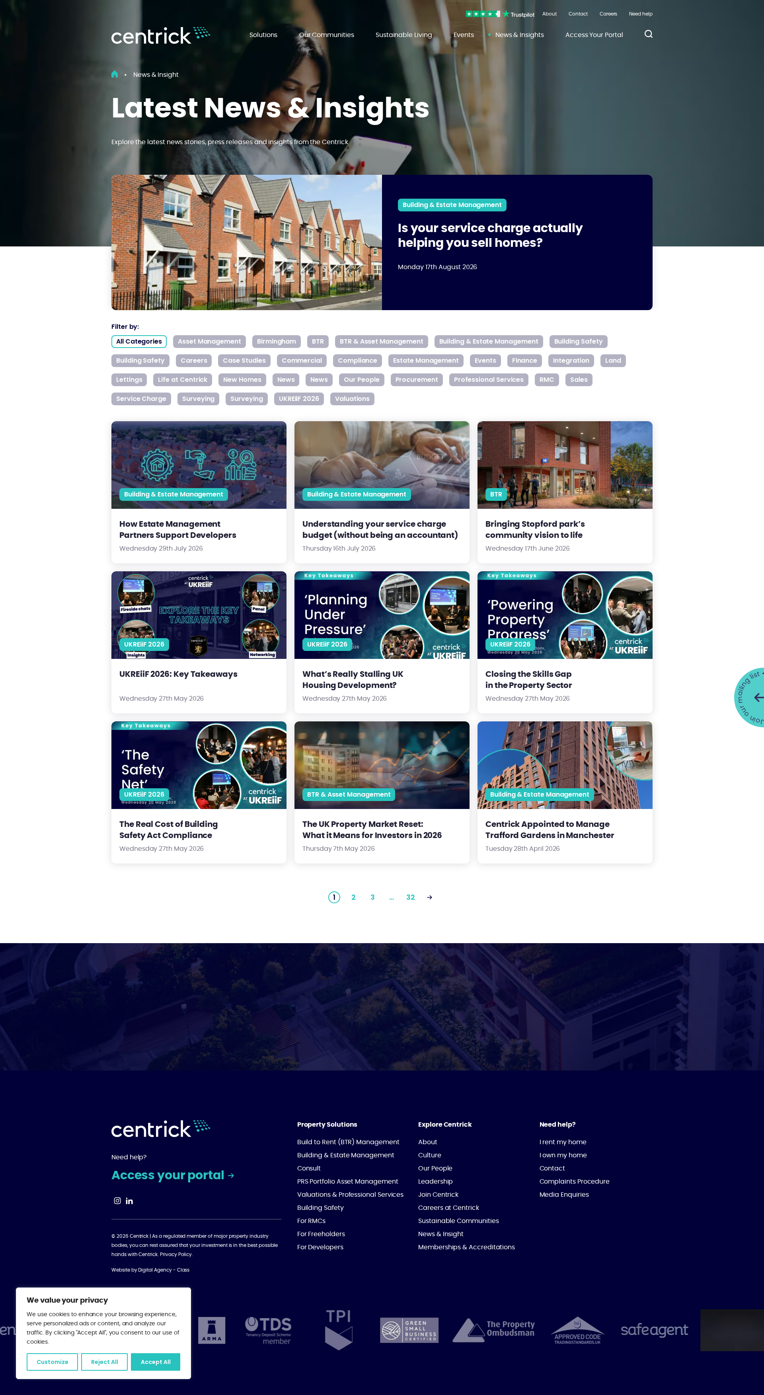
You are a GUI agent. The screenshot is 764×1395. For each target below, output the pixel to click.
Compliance (357, 360)
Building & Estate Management (452, 204)
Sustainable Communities (458, 1221)
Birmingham (276, 341)
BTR (318, 341)
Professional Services (489, 379)
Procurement (417, 379)
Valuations (352, 398)
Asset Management (209, 341)
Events (485, 360)
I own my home (563, 1155)
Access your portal (169, 1176)
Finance (525, 360)
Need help (641, 14)
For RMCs (311, 1221)
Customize (52, 1362)
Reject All (104, 1362)
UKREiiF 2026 (299, 398)
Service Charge (141, 398)
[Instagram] (117, 1202)
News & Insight (441, 1234)
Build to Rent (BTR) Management (348, 1142)
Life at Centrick (182, 379)
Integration (571, 360)
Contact (578, 14)
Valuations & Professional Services (350, 1195)
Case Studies (244, 360)
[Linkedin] (129, 1202)
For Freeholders (321, 1234)
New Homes (242, 379)
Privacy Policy (176, 1254)
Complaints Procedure (575, 1181)
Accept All (156, 1362)
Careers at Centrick (448, 1208)
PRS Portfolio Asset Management (347, 1181)
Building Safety (578, 341)
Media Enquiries (564, 1195)
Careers (609, 14)
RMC (547, 379)
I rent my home (563, 1142)
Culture (429, 1155)
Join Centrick (438, 1195)
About (549, 14)
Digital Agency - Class (163, 1270)
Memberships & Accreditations (466, 1247)
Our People (361, 379)
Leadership (435, 1181)
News (286, 379)
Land (613, 360)
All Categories (139, 341)
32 (410, 897)
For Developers (320, 1247)
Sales (579, 379)
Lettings (129, 379)
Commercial (302, 360)
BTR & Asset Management (381, 341)
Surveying (198, 398)
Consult (309, 1168)
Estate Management (426, 360)
